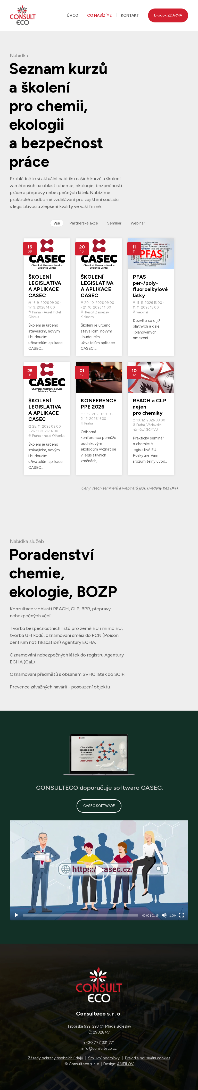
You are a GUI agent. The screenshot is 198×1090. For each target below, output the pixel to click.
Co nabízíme (99, 15)
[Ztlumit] (164, 915)
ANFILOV (125, 1064)
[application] (99, 870)
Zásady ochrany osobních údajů (55, 1058)
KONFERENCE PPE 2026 (98, 403)
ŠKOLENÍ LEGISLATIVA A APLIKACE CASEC (44, 286)
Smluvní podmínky (104, 1058)
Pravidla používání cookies (147, 1058)
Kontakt (130, 15)
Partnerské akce (83, 223)
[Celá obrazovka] (181, 915)
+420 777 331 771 (99, 1042)
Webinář (138, 223)
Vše (56, 223)
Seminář (114, 223)
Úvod (72, 15)
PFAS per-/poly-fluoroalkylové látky (150, 286)
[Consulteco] (23, 15)
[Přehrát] (16, 915)
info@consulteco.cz (99, 1048)
